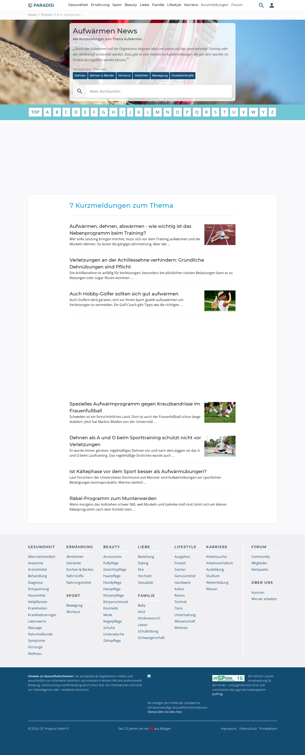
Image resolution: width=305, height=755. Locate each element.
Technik (180, 602)
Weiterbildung (217, 582)
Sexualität (145, 582)
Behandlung (37, 576)
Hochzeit (145, 576)
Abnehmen (75, 556)
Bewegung (160, 75)
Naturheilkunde (40, 634)
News (32, 14)
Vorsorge (35, 647)
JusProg (217, 694)
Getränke (73, 563)
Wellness (35, 653)
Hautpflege (112, 589)
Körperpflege (113, 595)
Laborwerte (37, 621)
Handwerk (182, 582)
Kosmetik (110, 608)
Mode (107, 615)
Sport (117, 5)
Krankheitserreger (42, 615)
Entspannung (38, 589)
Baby (142, 605)
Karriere (191, 5)
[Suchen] (79, 91)
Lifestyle (174, 5)
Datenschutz (248, 728)
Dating (143, 563)
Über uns (262, 583)
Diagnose (35, 582)
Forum (237, 5)
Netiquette (259, 569)
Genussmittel (184, 576)
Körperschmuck (115, 602)
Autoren (257, 592)
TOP (35, 112)
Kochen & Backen (80, 569)
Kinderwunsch (149, 618)
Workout (124, 75)
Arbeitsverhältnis (219, 563)
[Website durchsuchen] (261, 5)
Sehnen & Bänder (102, 75)
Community (260, 556)
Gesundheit (78, 5)
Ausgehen (182, 556)
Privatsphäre (268, 728)
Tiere (178, 608)
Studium (213, 576)
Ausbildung (215, 569)
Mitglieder (259, 563)
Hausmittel (36, 595)
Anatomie (35, 563)
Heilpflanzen (37, 602)
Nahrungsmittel (78, 582)
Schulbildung (148, 631)
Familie (158, 5)
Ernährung (100, 5)
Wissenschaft (184, 621)
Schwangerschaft (151, 637)
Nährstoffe (74, 576)
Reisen (179, 595)
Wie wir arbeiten (264, 599)
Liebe (144, 5)
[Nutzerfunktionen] (272, 5)
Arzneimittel (37, 569)
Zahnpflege (112, 640)
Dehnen (80, 75)
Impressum (229, 728)
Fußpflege (111, 563)
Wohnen (181, 627)
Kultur (179, 589)
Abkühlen (141, 75)
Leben (143, 625)
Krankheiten (37, 608)
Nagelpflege (112, 621)
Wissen (211, 589)
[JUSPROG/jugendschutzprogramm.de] (228, 678)
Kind (141, 611)
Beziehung (146, 556)
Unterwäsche (113, 634)
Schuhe (109, 627)
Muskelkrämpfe (182, 75)
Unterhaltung (185, 615)
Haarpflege (112, 576)
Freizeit (180, 563)
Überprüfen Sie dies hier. (165, 712)
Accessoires (112, 556)
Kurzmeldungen (214, 5)
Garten (179, 569)
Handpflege (112, 582)
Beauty (131, 5)
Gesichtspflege (114, 569)
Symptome (36, 640)
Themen (47, 14)
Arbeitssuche (216, 556)
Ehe (141, 569)
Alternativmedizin (41, 556)
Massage (35, 627)
